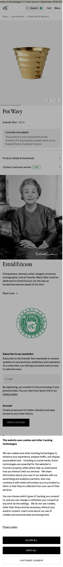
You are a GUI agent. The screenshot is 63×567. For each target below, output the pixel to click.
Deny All (31, 550)
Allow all (32, 540)
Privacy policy (10, 527)
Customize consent (31, 560)
